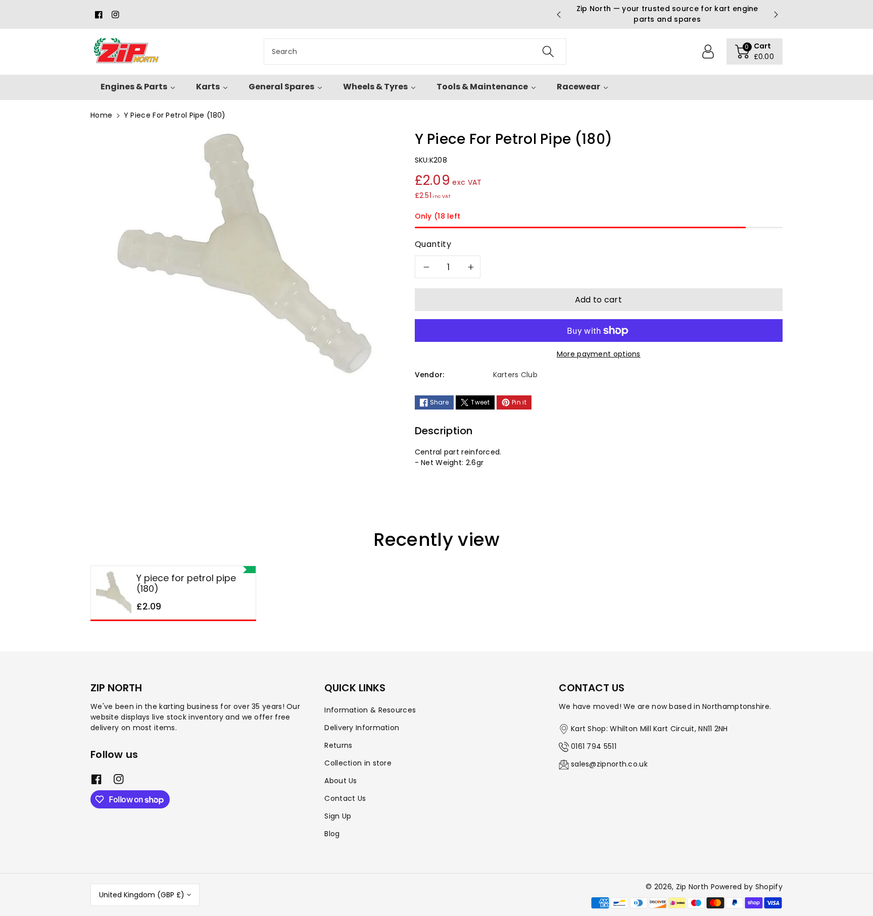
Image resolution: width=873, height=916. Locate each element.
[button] (755, 51)
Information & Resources (370, 710)
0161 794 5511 (593, 746)
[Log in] (708, 51)
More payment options (599, 354)
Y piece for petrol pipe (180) (186, 583)
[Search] (547, 51)
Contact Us (345, 798)
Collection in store (358, 763)
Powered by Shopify (747, 887)
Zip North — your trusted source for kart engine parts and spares (667, 14)
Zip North (692, 887)
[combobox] (415, 51)
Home (101, 115)
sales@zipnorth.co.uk (609, 764)
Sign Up (337, 816)
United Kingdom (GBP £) (141, 895)
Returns (338, 745)
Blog (332, 834)
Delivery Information (361, 728)
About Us (340, 781)
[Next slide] (776, 15)
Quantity (433, 244)
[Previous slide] (558, 15)
